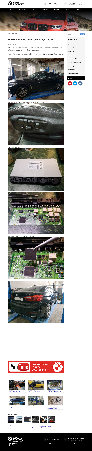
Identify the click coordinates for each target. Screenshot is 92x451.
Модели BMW (22, 9)
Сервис (34, 9)
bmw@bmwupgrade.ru (73, 443)
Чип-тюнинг (68, 9)
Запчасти (56, 9)
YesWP (56, 443)
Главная (9, 33)
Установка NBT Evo (27, 424)
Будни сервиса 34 (32, 406)
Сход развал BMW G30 (14, 407)
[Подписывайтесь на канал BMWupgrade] (36, 372)
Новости (79, 9)
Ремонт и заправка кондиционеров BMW (43, 425)
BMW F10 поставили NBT (14, 391)
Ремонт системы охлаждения (11, 424)
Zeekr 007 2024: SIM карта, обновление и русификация (34, 392)
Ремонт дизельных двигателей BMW (34, 425)
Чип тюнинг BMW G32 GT (18, 424)
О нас (11, 9)
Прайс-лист (45, 9)
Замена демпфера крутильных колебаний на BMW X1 (54, 407)
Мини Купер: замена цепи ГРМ (54, 391)
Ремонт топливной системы (50, 425)
